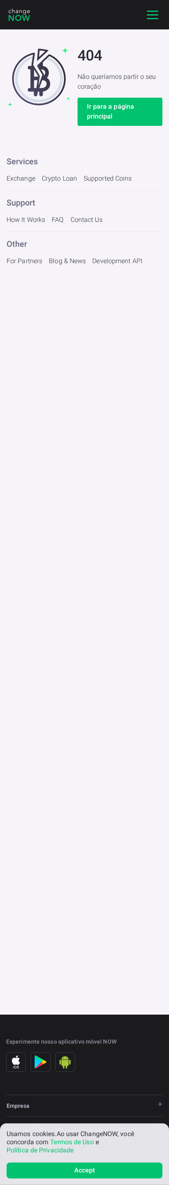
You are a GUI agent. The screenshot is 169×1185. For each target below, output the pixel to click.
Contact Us (87, 220)
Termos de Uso (72, 1142)
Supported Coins (108, 178)
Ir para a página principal (111, 111)
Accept (84, 1170)
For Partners (24, 261)
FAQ (58, 220)
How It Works (26, 220)
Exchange (21, 178)
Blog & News (67, 261)
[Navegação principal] (152, 15)
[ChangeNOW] (19, 14)
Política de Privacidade (40, 1150)
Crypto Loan (59, 178)
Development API (117, 261)
